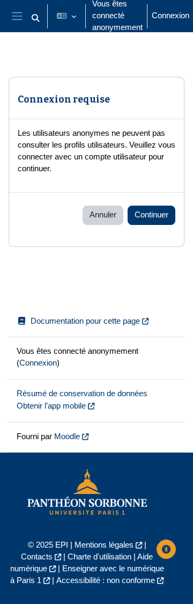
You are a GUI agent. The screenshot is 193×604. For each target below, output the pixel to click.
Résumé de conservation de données (82, 393)
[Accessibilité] (166, 549)
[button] (35, 18)
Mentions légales (104, 545)
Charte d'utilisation (99, 556)
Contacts (37, 556)
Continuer (151, 214)
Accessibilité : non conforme (105, 580)
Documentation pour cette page (85, 321)
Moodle (67, 436)
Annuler (103, 214)
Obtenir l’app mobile (51, 406)
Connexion (170, 15)
